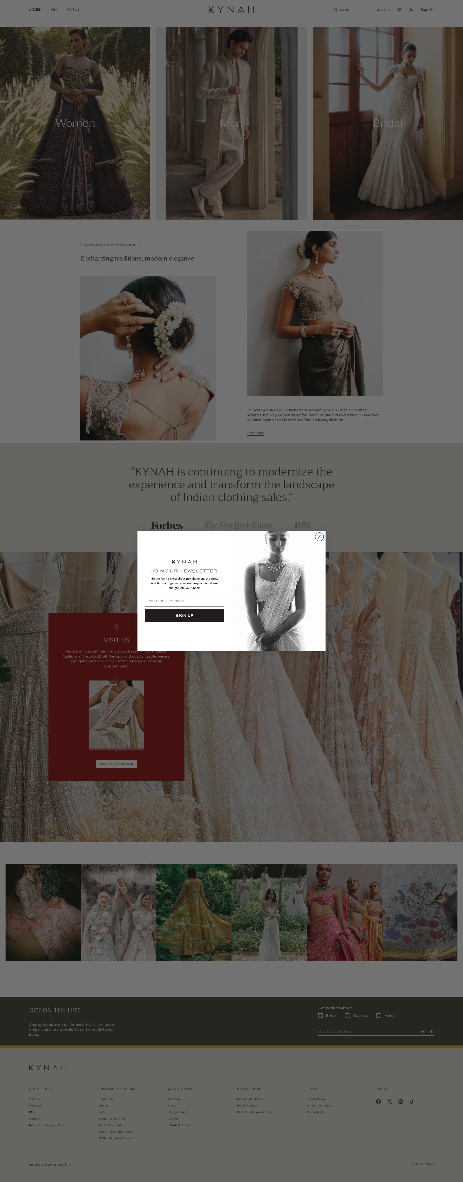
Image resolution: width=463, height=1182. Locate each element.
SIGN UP (184, 615)
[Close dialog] (319, 537)
